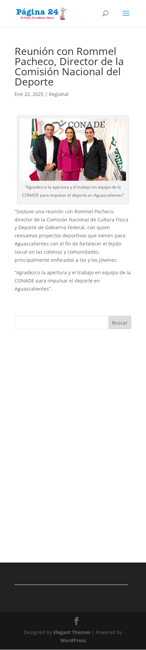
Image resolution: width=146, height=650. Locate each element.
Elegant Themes (71, 632)
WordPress (73, 640)
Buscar (120, 322)
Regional (59, 94)
